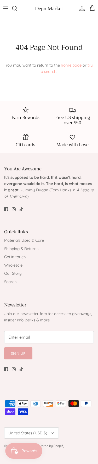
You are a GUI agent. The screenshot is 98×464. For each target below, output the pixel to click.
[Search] (17, 8)
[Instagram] (14, 209)
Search (10, 281)
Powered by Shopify (50, 446)
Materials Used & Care (24, 240)
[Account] (81, 8)
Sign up (18, 353)
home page (71, 65)
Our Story (13, 273)
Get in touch (15, 256)
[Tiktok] (21, 209)
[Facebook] (6, 209)
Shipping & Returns (21, 248)
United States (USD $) (27, 432)
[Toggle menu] (5, 8)
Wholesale (13, 265)
